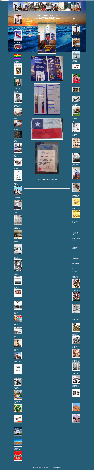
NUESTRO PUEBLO (75, 240)
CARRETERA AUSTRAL (75, 263)
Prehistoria (75, 233)
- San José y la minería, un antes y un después (43, 182)
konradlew (47, 467)
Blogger (59, 467)
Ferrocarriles (75, 232)
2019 (74, 17)
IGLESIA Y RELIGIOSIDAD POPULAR (74, 244)
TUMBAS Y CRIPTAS (75, 258)
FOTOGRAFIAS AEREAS (76, 274)
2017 (74, 19)
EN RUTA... (74, 268)
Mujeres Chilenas (76, 235)
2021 (74, 14)
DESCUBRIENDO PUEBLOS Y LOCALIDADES (74, 252)
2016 (74, 20)
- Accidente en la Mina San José (43, 179)
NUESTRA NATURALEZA (76, 238)
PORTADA (73, 224)
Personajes (75, 234)
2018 (74, 18)
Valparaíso (75, 231)
